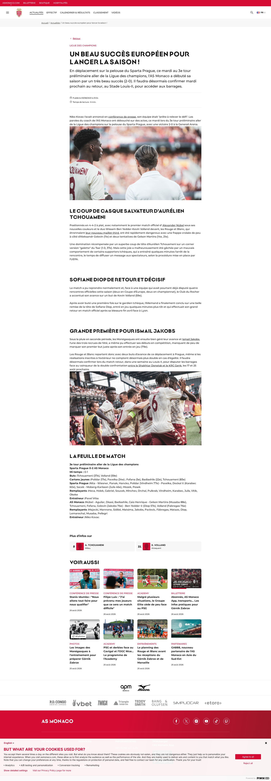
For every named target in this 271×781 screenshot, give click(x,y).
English (8, 743)
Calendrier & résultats (75, 12)
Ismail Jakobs (190, 339)
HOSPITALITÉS (60, 3)
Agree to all (248, 756)
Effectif (51, 12)
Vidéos (116, 12)
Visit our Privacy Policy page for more (52, 770)
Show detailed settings (16, 770)
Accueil (44, 23)
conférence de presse (122, 116)
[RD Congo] (58, 703)
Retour (76, 38)
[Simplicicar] (186, 703)
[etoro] (213, 703)
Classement (100, 12)
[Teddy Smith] (140, 703)
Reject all (248, 763)
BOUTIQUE (44, 3)
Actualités (55, 23)
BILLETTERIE (29, 3)
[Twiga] (102, 703)
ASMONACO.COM (11, 3)
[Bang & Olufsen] (159, 703)
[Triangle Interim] (121, 703)
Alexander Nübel (173, 225)
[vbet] (81, 703)
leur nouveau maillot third (102, 232)
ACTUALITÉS (36, 12)
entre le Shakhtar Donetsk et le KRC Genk (155, 365)
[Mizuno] (144, 687)
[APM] (126, 687)
